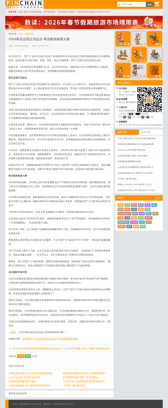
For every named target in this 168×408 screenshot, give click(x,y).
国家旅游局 (123, 222)
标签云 (121, 198)
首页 (20, 34)
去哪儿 (122, 226)
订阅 (157, 4)
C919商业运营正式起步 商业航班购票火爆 (39, 39)
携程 (121, 209)
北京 (134, 209)
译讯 (127, 205)
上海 (127, 218)
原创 (154, 205)
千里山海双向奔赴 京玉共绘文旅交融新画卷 (31, 373)
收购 (142, 213)
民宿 (143, 226)
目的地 (134, 222)
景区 (155, 213)
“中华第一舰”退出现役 (74, 385)
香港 (141, 218)
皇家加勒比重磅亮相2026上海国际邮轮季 (84, 373)
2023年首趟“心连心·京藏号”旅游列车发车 (89, 348)
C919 (20, 356)
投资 (147, 209)
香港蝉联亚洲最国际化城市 (22, 381)
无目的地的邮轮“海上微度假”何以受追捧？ (30, 385)
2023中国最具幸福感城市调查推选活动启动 (38, 348)
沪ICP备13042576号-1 (63, 404)
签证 (149, 222)
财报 (127, 209)
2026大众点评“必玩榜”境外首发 (25, 377)
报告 (141, 209)
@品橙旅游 (131, 102)
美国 (136, 226)
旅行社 (148, 218)
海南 (134, 218)
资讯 (28, 356)
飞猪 (121, 218)
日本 (142, 222)
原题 (13, 332)
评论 (134, 205)
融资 (135, 213)
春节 (129, 226)
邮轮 (149, 213)
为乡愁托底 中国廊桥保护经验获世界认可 (84, 381)
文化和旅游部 (124, 213)
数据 (141, 205)
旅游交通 (29, 34)
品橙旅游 (24, 4)
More (157, 198)
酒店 (147, 205)
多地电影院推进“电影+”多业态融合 (80, 377)
